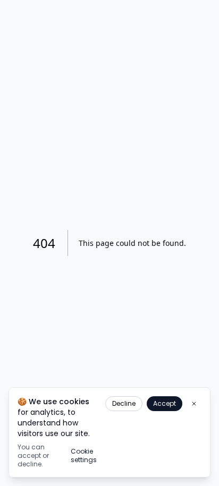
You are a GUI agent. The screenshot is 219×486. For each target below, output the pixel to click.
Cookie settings (84, 455)
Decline (124, 403)
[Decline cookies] (194, 403)
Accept (164, 403)
